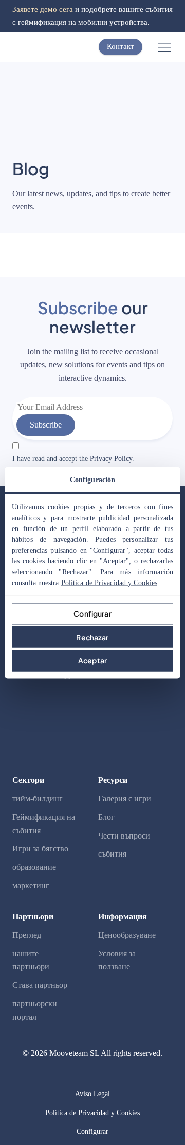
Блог (106, 817)
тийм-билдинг (37, 798)
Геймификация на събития (43, 824)
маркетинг (30, 885)
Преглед (26, 935)
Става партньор (39, 985)
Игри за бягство (40, 848)
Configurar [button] (92, 1131)
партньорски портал (34, 1010)
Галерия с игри (124, 798)
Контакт (120, 46)
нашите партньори (30, 960)
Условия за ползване (117, 960)
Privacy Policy (111, 459)
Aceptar (92, 660)
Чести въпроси (124, 835)
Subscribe (46, 424)
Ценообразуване (127, 935)
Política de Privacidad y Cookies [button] (92, 1113)
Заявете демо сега (42, 9)
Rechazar (92, 636)
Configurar (92, 613)
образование (34, 867)
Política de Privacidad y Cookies (109, 582)
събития (112, 853)
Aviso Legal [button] (92, 1094)
